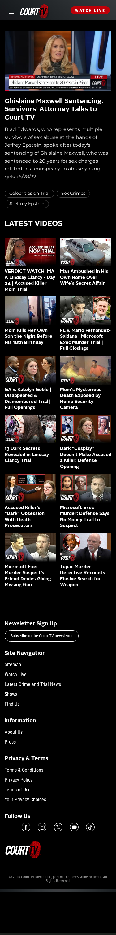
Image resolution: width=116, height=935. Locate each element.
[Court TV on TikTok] (90, 827)
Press (10, 742)
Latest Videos (33, 224)
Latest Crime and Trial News (33, 684)
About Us (14, 732)
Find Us (12, 704)
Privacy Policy (18, 780)
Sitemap (13, 665)
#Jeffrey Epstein (26, 203)
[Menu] (10, 10)
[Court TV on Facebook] (26, 827)
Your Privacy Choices (25, 799)
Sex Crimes (73, 193)
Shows (11, 694)
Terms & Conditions (24, 770)
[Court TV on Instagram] (42, 827)
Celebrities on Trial (29, 193)
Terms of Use (18, 790)
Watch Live (90, 10)
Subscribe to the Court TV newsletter (42, 635)
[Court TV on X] (58, 827)
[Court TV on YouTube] (74, 827)
